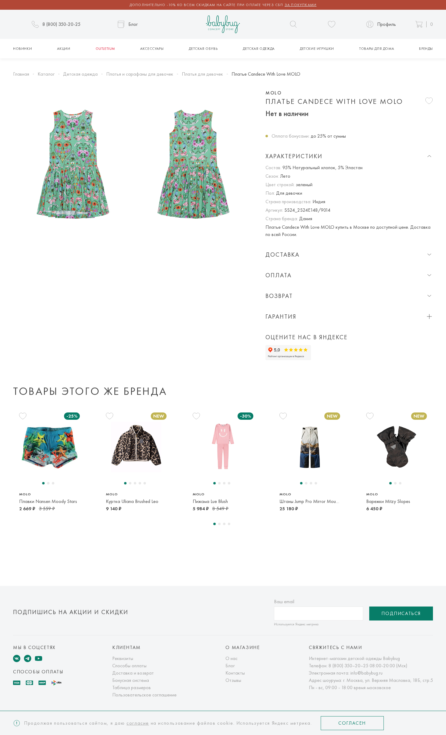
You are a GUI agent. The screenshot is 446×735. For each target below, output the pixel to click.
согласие (138, 723)
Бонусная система (130, 680)
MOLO (273, 93)
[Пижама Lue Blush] (223, 447)
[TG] (27, 658)
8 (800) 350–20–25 (348, 665)
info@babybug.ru (366, 673)
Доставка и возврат (133, 673)
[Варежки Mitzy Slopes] (396, 447)
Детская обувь (203, 48)
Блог (230, 665)
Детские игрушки (317, 48)
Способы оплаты (129, 665)
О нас (231, 658)
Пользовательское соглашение (144, 695)
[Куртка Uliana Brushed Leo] (136, 447)
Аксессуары (152, 48)
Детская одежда (258, 48)
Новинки (22, 48)
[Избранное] (331, 24)
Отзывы (233, 680)
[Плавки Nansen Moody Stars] (49, 447)
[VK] (16, 658)
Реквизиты (122, 658)
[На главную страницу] (223, 24)
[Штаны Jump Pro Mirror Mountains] (310, 447)
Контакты (235, 673)
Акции (63, 48)
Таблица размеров (131, 687)
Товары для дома (376, 48)
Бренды (426, 48)
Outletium (105, 48)
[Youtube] (38, 658)
